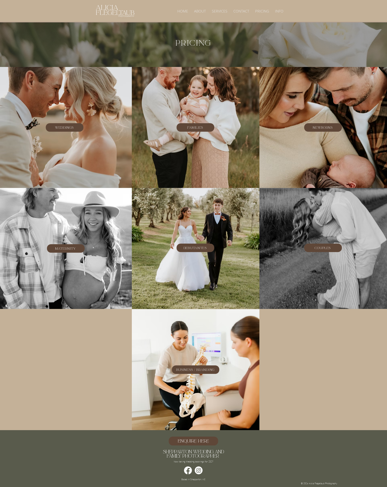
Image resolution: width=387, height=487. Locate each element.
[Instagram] (199, 470)
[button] (219, 11)
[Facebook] (188, 470)
